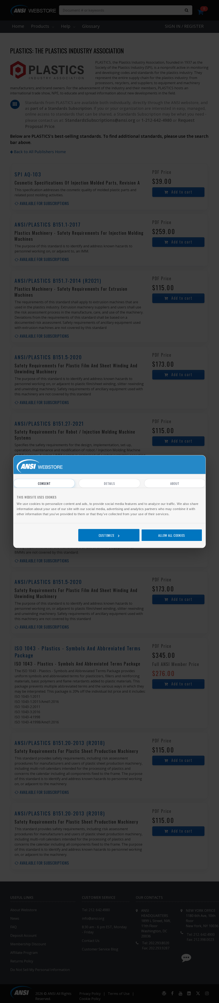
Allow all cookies (171, 535)
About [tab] (174, 483)
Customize (106, 535)
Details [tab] (109, 483)
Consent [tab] (44, 483)
